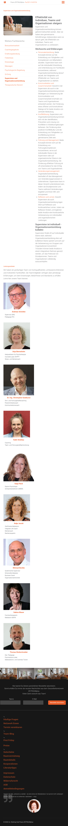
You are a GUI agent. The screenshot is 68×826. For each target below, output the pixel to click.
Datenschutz (9, 777)
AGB (5, 785)
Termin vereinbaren (12, 727)
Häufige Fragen (10, 719)
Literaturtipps (9, 767)
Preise (6, 745)
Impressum (8, 773)
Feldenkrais (9, 58)
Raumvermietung (11, 756)
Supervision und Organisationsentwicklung (15, 79)
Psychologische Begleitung (15, 70)
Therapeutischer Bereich (14, 85)
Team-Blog (8, 734)
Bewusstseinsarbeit (12, 46)
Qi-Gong (8, 74)
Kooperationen (10, 764)
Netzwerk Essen (11, 723)
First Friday (8, 740)
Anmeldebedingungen (13, 788)
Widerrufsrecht (10, 781)
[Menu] (63, 2)
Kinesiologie (9, 62)
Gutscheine (8, 752)
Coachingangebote (12, 50)
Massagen (9, 66)
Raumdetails (9, 760)
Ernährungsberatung (12, 54)
